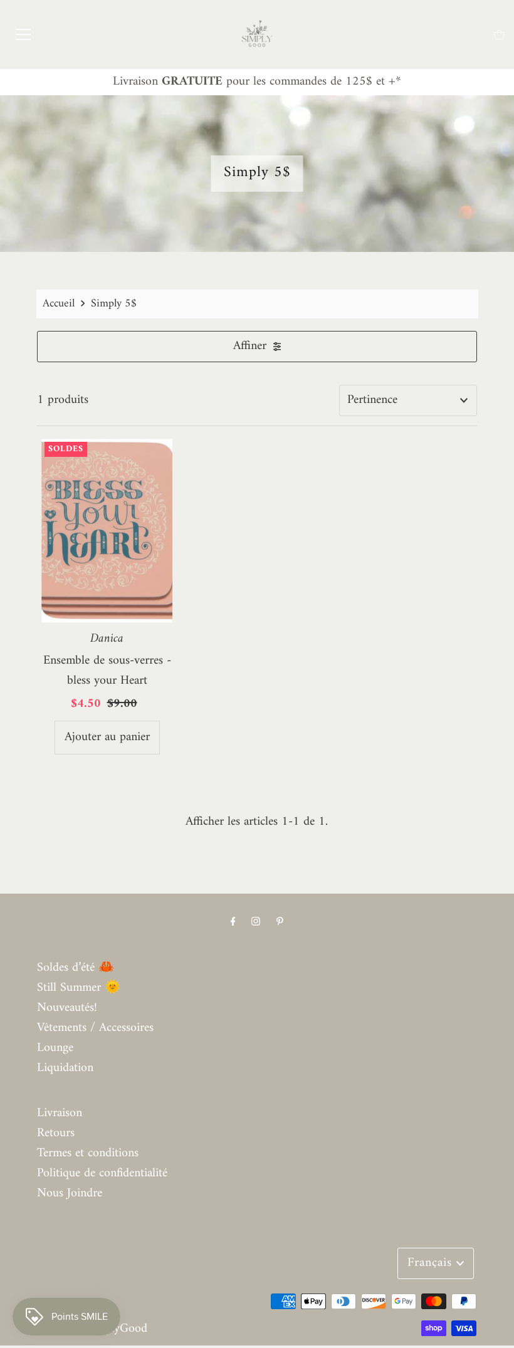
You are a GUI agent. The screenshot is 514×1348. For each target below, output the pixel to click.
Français (431, 1263)
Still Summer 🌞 (78, 988)
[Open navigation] (23, 34)
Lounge (55, 1048)
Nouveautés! (67, 1008)
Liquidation (65, 1068)
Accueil (59, 303)
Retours (56, 1133)
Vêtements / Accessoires (95, 1028)
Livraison (59, 1113)
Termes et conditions (88, 1153)
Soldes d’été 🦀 (75, 968)
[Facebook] (233, 922)
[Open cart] (499, 34)
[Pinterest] (279, 922)
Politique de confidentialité (102, 1173)
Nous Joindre (69, 1193)
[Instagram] (255, 922)
